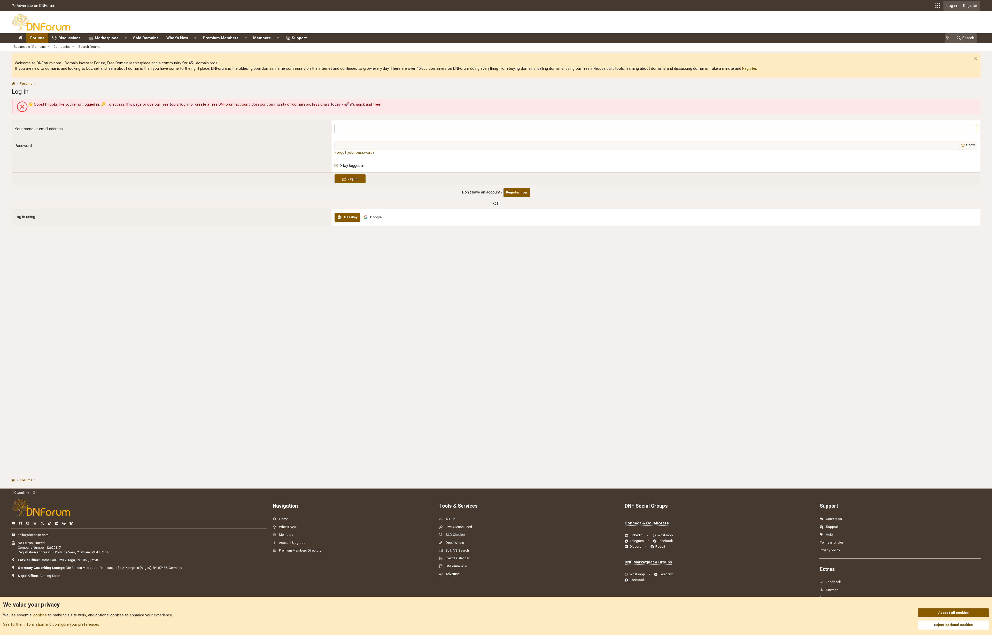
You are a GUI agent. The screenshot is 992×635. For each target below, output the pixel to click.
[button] (937, 5)
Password (23, 145)
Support (299, 38)
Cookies (22, 493)
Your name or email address (39, 129)
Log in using (25, 216)
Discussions (69, 38)
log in (184, 104)
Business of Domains (30, 47)
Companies (62, 47)
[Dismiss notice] (975, 59)
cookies (40, 615)
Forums (37, 38)
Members (262, 38)
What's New (177, 38)
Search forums (89, 47)
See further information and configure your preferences (51, 624)
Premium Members (220, 38)
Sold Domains (146, 38)
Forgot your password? (355, 152)
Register (749, 68)
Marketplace (107, 38)
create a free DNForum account (222, 104)
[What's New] (949, 38)
